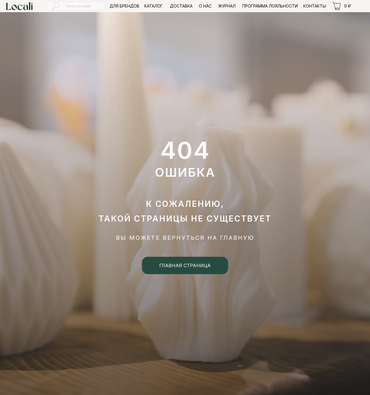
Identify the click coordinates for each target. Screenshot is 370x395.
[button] (153, 6)
